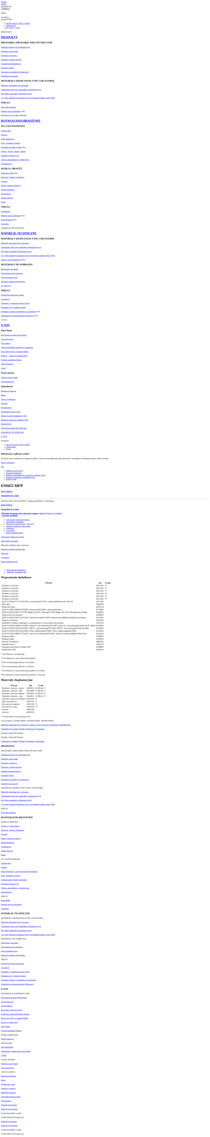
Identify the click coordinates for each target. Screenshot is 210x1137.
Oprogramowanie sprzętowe (12, 273)
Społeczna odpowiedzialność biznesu (15, 1014)
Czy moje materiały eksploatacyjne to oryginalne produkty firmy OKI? (28, 98)
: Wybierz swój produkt (31, 513)
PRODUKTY (9, 37)
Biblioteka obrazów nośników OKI (14, 420)
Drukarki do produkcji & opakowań (15, 72)
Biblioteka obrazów (8, 1093)
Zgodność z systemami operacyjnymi (15, 303)
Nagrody (4, 403)
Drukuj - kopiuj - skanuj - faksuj (13, 151)
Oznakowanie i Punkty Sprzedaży (14, 880)
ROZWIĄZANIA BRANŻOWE (20, 120)
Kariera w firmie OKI (9, 1022)
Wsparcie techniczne (14, 473)
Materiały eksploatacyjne (16, 572)
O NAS (5, 325)
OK (2, 467)
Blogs (3, 395)
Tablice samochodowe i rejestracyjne (15, 160)
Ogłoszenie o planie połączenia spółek (15, 1051)
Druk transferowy (8, 139)
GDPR (3, 1055)
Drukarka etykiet (7, 173)
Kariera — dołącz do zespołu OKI (14, 356)
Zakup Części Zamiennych (11, 260)
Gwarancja (5, 299)
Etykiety (4, 135)
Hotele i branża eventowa (11, 186)
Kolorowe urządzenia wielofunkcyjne (20, 477)
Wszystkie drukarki (8, 107)
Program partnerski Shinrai (11, 360)
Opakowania (6, 131)
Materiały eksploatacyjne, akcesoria (14, 86)
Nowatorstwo (6, 408)
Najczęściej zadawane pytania (12, 295)
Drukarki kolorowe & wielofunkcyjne (15, 47)
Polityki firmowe (7, 1039)
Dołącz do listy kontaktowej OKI (13, 416)
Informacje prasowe (8, 391)
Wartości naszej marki (9, 377)
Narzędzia (5, 224)
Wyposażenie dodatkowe (16, 570)
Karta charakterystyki (9, 277)
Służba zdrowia (7, 198)
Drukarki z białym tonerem (11, 60)
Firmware (10, 528)
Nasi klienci (5, 343)
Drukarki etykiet (7, 68)
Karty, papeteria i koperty (10, 143)
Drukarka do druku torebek (11, 147)
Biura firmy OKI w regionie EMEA (15, 352)
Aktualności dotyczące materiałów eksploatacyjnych (21, 90)
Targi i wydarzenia (8, 399)
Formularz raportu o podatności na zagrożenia (18, 312)
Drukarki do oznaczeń (9, 76)
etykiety (4, 867)
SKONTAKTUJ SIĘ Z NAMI (18, 23)
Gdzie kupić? (11, 26)
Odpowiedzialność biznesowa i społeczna (17, 348)
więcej (3, 368)
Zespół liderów (7, 1006)
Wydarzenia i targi (8, 1084)
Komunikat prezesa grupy (11, 412)
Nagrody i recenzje (8, 1088)
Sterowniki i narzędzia (9, 269)
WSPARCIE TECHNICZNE (18, 233)
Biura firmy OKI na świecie (11, 1010)
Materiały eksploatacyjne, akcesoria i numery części (25, 475)
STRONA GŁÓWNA (14, 471)
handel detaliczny (7, 843)
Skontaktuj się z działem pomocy (13, 307)
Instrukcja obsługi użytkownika (13, 282)
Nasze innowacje (7, 382)
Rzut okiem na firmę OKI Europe (14, 335)
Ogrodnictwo (6, 194)
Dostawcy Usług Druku (10, 826)
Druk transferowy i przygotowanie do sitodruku (19, 872)
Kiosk (3, 202)
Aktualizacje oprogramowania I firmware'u (17, 316)
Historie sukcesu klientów (11, 111)
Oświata (4, 181)
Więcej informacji (7, 463)
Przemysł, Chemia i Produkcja (12, 177)
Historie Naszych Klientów (11, 905)
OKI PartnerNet (7, 364)
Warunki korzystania (9, 1105)
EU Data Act (6, 286)
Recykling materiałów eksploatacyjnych (16, 94)
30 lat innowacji (7, 339)
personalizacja (6, 164)
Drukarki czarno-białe (9, 51)
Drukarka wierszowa (9, 56)
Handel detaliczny (8, 190)
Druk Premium (6, 220)
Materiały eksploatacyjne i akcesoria (15, 243)
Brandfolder (5, 212)
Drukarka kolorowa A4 (10, 156)
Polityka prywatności (9, 1109)
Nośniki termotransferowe (11, 64)
